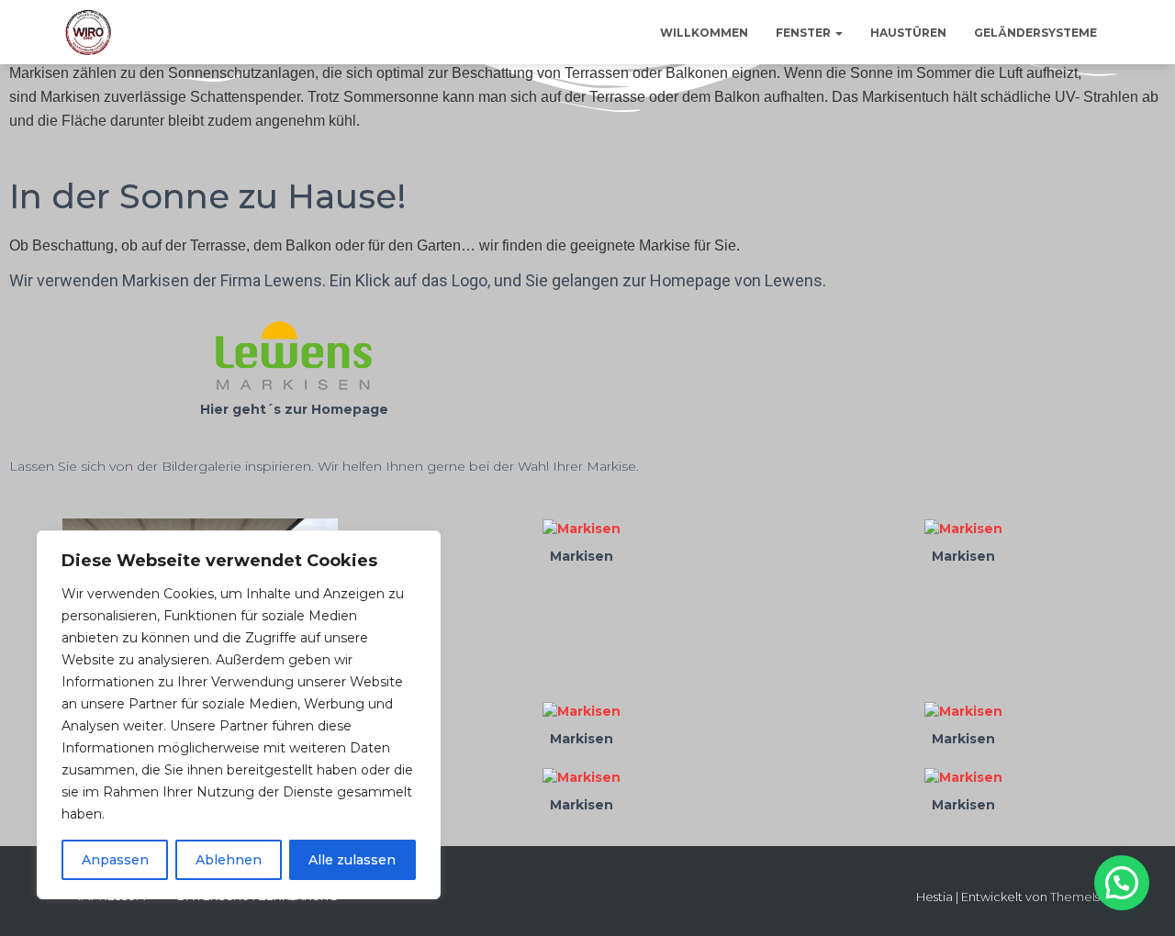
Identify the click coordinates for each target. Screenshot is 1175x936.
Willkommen (704, 32)
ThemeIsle (1080, 896)
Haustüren (908, 32)
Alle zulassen (352, 860)
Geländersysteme (1035, 32)
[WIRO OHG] (88, 32)
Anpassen (115, 860)
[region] (239, 714)
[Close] (421, 546)
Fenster (805, 32)
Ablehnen (229, 860)
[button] (838, 32)
